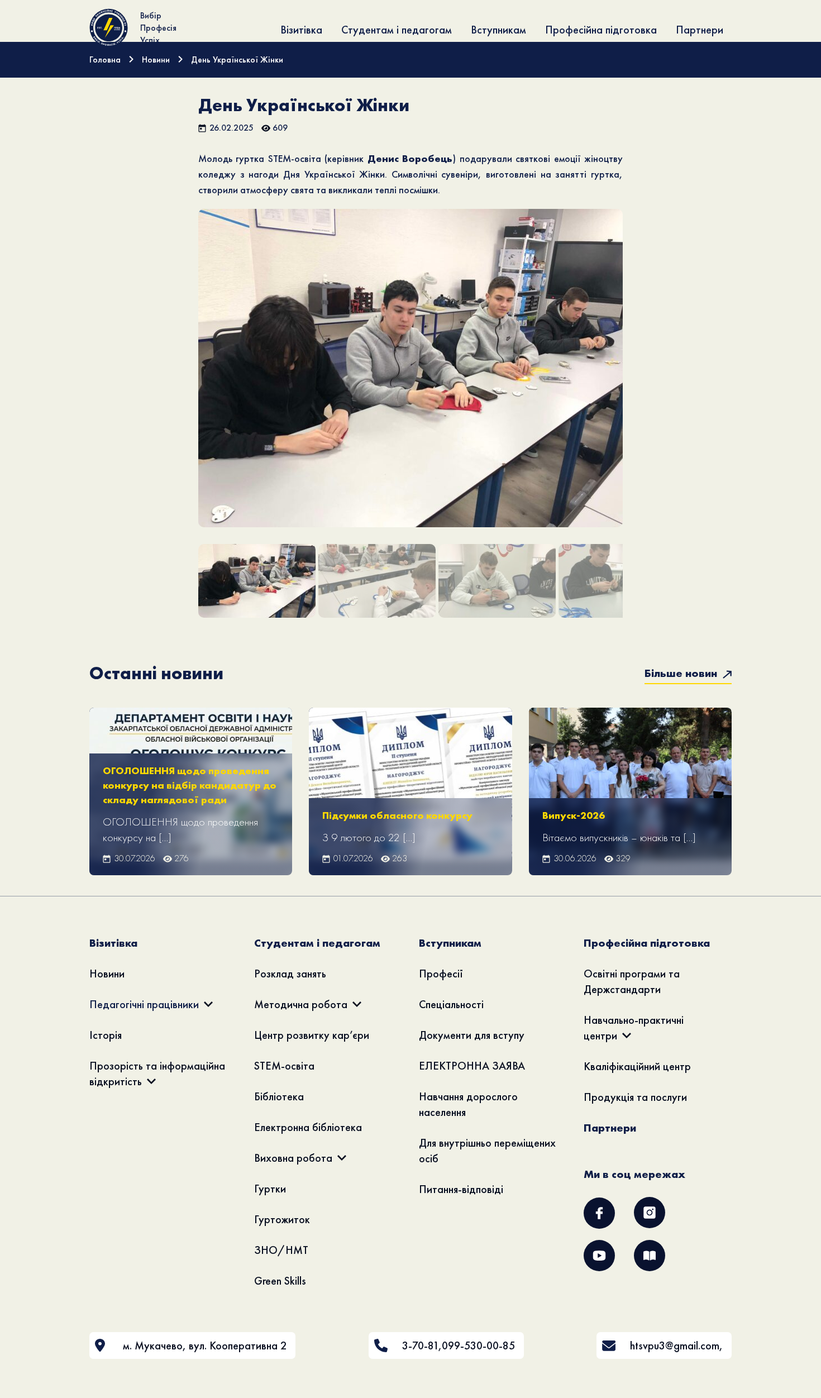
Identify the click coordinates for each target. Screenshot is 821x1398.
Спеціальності (451, 1004)
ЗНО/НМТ (281, 1250)
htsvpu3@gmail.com (674, 1345)
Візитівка (301, 29)
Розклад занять (290, 973)
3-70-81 (420, 1345)
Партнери (699, 29)
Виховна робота (293, 1158)
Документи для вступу (471, 1035)
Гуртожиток (282, 1219)
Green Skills (280, 1280)
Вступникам (498, 29)
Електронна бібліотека (308, 1127)
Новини (107, 973)
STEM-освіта (284, 1065)
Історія (105, 1035)
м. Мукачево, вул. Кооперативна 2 (205, 1345)
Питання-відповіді (461, 1189)
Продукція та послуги (635, 1097)
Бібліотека (279, 1096)
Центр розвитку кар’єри (311, 1035)
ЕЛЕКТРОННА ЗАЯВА (472, 1065)
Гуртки (270, 1188)
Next (640, 384)
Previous (181, 384)
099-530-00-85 (478, 1345)
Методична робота (300, 1004)
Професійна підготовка (601, 29)
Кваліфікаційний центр (637, 1066)
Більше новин (682, 673)
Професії (441, 973)
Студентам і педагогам (396, 29)
